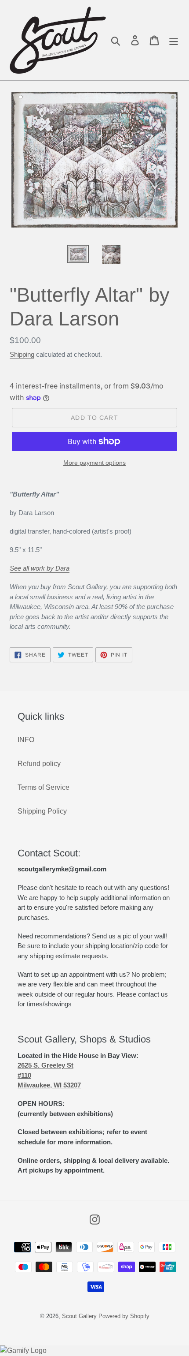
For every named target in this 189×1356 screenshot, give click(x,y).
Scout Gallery (79, 1316)
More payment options (94, 462)
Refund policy (39, 763)
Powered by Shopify (123, 1316)
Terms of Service (43, 787)
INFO (26, 739)
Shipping (22, 354)
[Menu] (173, 40)
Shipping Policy (42, 811)
